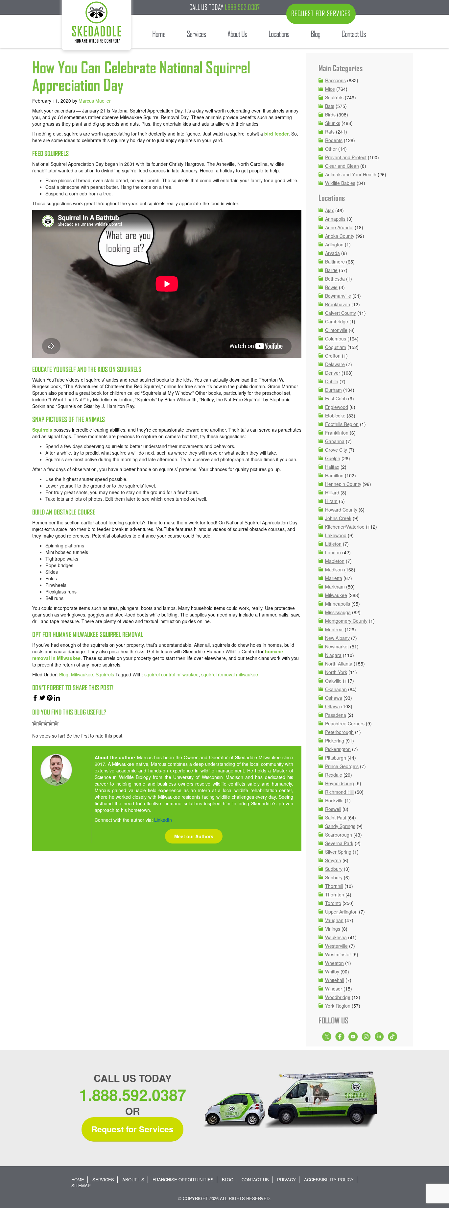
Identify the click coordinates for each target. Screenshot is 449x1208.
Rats (330, 131)
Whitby (332, 971)
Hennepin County (343, 484)
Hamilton (334, 475)
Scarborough (338, 834)
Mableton (334, 561)
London (333, 552)
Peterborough (339, 732)
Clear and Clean (342, 166)
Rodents (334, 140)
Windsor (333, 988)
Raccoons (335, 80)
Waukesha (336, 937)
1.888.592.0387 (242, 7)
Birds (330, 114)
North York (336, 672)
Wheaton (334, 963)
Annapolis (335, 218)
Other (331, 148)
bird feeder (276, 133)
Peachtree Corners (345, 723)
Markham (335, 586)
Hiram (331, 501)
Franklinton (336, 432)
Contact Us (255, 1179)
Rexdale (333, 774)
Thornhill (334, 886)
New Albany (337, 638)
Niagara (333, 655)
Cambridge (336, 321)
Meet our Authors (193, 836)
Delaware (335, 364)
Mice (330, 89)
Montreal (334, 629)
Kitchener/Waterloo (345, 526)
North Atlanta (338, 663)
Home (77, 1179)
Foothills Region (342, 424)
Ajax (329, 210)
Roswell (333, 809)
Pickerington (338, 749)
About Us (133, 1179)
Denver (332, 372)
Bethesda (335, 278)
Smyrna (333, 860)
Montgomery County (346, 620)
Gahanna (334, 441)
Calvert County (340, 313)
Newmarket (337, 646)
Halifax (332, 467)
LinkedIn (163, 820)
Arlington (334, 244)
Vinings (332, 928)
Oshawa (333, 697)
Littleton (333, 544)
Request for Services (132, 1129)
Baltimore (335, 261)
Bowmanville (338, 295)
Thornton (334, 894)
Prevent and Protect (345, 157)
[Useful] (45, 723)
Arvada (332, 253)
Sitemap (81, 1185)
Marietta (333, 578)
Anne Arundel (339, 227)
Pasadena (335, 715)
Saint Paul (335, 817)
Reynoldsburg (339, 783)
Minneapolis (337, 603)
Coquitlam (335, 347)
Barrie (331, 270)
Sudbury (334, 869)
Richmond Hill (339, 792)
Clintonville (336, 330)
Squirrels (42, 429)
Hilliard (332, 492)
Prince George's (342, 766)
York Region (337, 1005)
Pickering (334, 740)
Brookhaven (337, 304)
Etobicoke (335, 415)
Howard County (341, 509)
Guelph (332, 458)
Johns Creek (338, 518)
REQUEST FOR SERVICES (321, 13)
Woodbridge (337, 997)
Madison (334, 569)
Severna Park (339, 843)
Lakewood (335, 535)
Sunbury (334, 877)
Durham (333, 390)
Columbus (335, 338)
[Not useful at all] (34, 723)
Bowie (331, 287)
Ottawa (332, 706)
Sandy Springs (340, 826)
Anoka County (339, 236)
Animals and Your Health (350, 174)
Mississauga (338, 612)
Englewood (336, 407)
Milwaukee (82, 674)
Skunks (332, 123)
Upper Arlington (341, 911)
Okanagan (336, 689)
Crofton (333, 355)
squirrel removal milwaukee (229, 674)
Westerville (336, 946)
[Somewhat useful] (40, 723)
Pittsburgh (335, 757)
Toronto (333, 903)
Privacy (286, 1179)
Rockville (334, 800)
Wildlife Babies (340, 183)
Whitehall (334, 980)
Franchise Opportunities (183, 1179)
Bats (329, 106)
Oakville (333, 680)
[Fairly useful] (50, 723)
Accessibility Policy (329, 1179)
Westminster (338, 954)
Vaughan (334, 920)
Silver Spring (338, 851)
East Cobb (336, 398)
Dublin (331, 381)
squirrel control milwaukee (171, 674)
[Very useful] (56, 723)
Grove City (336, 449)
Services (103, 1179)
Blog (63, 674)
